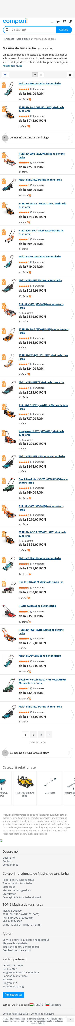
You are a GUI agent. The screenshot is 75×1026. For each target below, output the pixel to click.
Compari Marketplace (15, 976)
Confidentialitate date (15, 1013)
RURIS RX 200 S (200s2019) (18, 917)
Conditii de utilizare (42, 1013)
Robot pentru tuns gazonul (18, 879)
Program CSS (10, 983)
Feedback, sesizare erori (17, 950)
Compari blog (10, 864)
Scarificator (9, 893)
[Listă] (35, 74)
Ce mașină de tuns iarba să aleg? (29, 137)
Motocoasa (49, 792)
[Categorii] (52, 21)
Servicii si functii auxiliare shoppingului (26, 939)
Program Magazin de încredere (21, 972)
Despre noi (9, 857)
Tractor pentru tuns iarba (25, 794)
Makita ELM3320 (12, 910)
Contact (7, 861)
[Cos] (64, 21)
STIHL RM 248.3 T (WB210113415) (22, 924)
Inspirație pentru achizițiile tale (21, 946)
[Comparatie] (58, 21)
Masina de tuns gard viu (17, 890)
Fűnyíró (38, 1004)
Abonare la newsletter (15, 943)
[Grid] (41, 74)
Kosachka (55, 1004)
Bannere (8, 979)
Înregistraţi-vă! (13, 994)
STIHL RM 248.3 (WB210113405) (21, 914)
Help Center (10, 969)
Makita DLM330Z (12, 921)
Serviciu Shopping (13, 986)
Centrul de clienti (13, 965)
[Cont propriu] (70, 21)
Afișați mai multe (12, 65)
